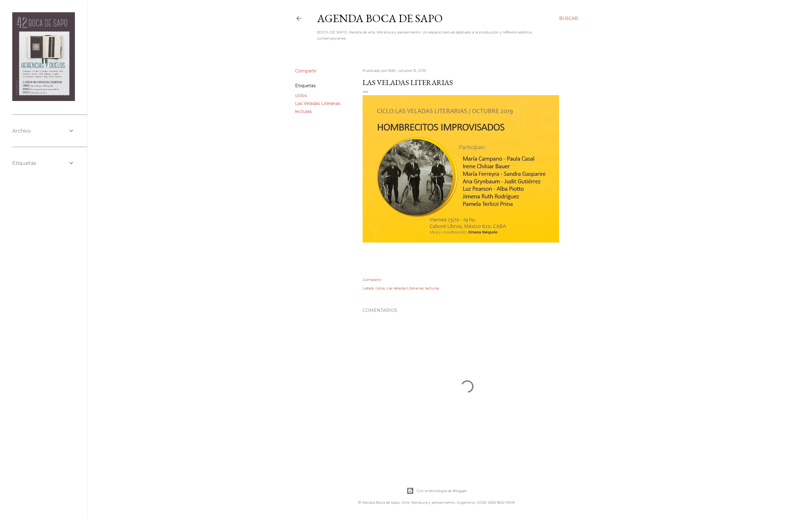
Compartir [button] (306, 71)
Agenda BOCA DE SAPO (380, 18)
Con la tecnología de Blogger (441, 490)
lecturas (303, 111)
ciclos (301, 95)
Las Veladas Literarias (317, 103)
